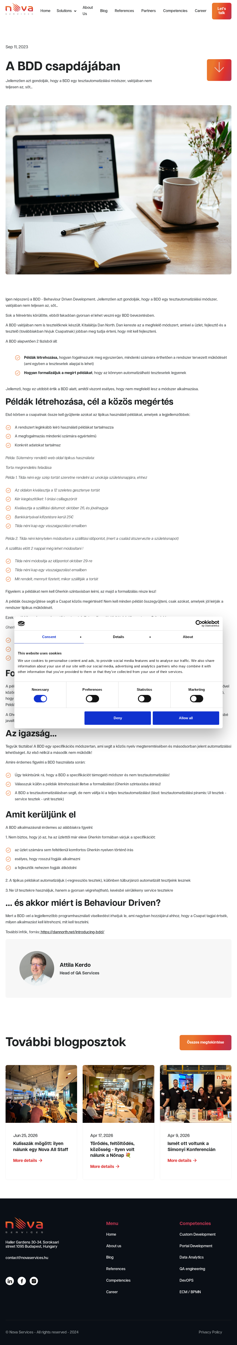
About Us (88, 11)
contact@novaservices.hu (27, 1258)
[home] (19, 9)
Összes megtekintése (205, 1042)
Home (45, 11)
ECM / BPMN (190, 1292)
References (124, 11)
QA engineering (192, 1269)
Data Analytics (192, 1257)
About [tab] (188, 637)
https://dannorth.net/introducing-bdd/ (72, 932)
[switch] (92, 698)
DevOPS (186, 1281)
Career (200, 11)
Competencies (175, 11)
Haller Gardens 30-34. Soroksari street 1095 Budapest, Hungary (32, 1245)
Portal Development (196, 1246)
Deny (118, 718)
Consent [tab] (49, 637)
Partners (148, 11)
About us (113, 1246)
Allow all (186, 718)
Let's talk (222, 11)
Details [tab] (118, 637)
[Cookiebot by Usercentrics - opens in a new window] (199, 623)
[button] (66, 11)
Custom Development (197, 1235)
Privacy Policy (210, 1332)
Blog (103, 11)
